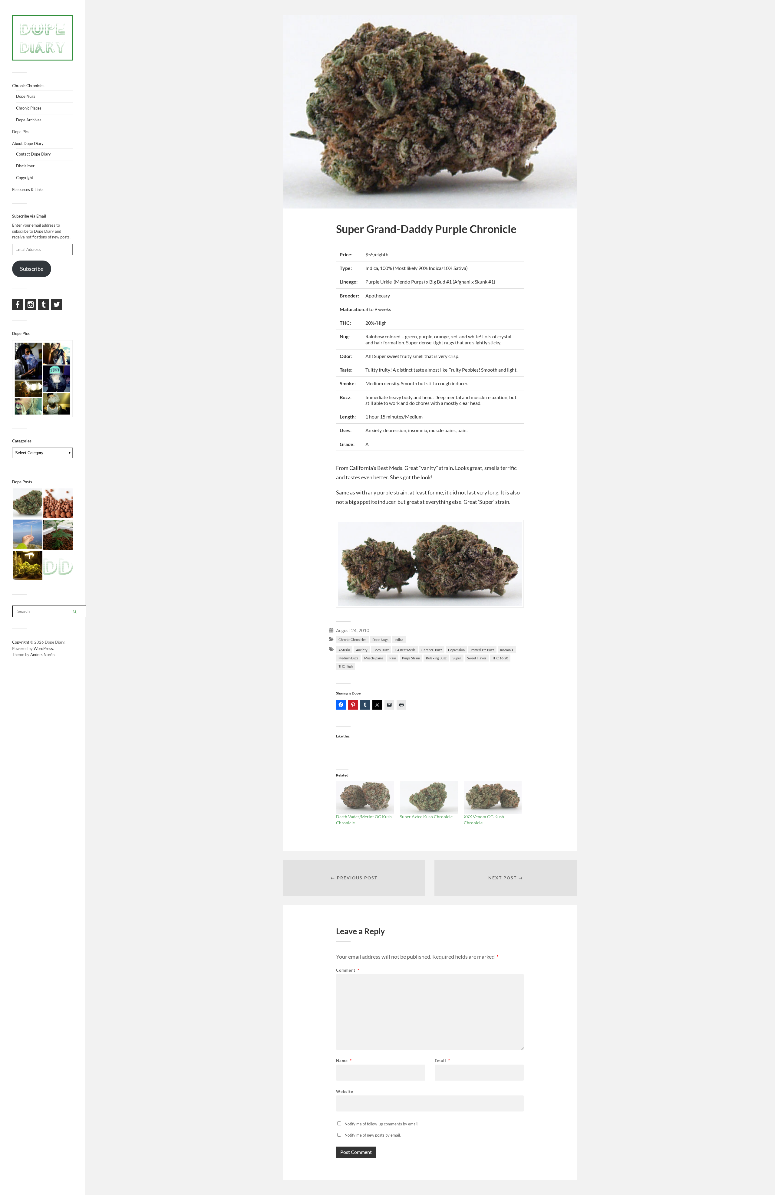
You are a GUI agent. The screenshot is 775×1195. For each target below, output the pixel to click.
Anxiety (362, 650)
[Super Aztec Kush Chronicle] (429, 797)
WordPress (43, 648)
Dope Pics (20, 131)
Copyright (24, 177)
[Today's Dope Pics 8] (27, 535)
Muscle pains (373, 658)
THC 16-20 (500, 658)
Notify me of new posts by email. (373, 1135)
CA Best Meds (405, 650)
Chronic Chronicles (352, 640)
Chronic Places (28, 108)
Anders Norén (42, 654)
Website (344, 1091)
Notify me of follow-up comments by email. (381, 1123)
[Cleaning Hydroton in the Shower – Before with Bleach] (58, 503)
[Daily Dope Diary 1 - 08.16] (27, 566)
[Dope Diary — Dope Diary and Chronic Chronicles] (42, 38)
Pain (392, 658)
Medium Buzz (348, 658)
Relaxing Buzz (436, 658)
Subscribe (31, 268)
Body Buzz (381, 650)
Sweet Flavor (476, 658)
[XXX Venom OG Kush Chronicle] (493, 797)
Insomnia (506, 650)
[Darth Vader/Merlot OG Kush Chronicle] (365, 797)
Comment (347, 970)
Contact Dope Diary (33, 154)
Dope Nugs (380, 640)
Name (344, 1061)
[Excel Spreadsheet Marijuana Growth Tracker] (58, 535)
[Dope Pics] (58, 567)
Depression (456, 650)
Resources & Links (28, 189)
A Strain (344, 650)
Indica (398, 640)
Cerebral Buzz (431, 650)
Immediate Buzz (482, 650)
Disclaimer (25, 165)
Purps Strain (411, 658)
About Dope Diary (28, 143)
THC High (345, 666)
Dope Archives (28, 119)
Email (442, 1061)
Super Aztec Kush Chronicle (426, 816)
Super (457, 658)
